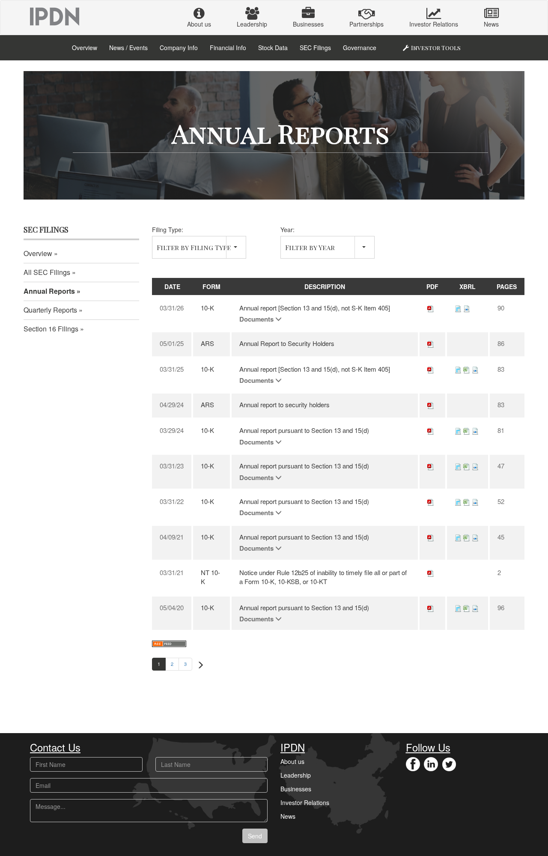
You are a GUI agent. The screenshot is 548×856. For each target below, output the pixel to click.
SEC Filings (315, 47)
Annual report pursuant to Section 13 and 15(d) (304, 430)
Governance (359, 47)
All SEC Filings (47, 272)
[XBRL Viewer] (458, 307)
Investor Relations (433, 24)
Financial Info (228, 47)
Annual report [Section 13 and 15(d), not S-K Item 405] (314, 307)
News (491, 24)
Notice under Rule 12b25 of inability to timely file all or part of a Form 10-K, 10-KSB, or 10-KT (323, 577)
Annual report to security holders (284, 404)
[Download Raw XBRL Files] (466, 307)
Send (255, 836)
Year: (287, 229)
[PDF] (430, 307)
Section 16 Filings (51, 329)
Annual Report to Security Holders (286, 343)
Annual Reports (49, 291)
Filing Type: (167, 229)
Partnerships (366, 24)
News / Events (128, 47)
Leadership (252, 24)
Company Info (179, 47)
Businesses (308, 24)
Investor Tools (436, 48)
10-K (207, 307)
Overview (84, 47)
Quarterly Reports (50, 310)
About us (199, 24)
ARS (207, 343)
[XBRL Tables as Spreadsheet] (466, 368)
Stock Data (273, 47)
